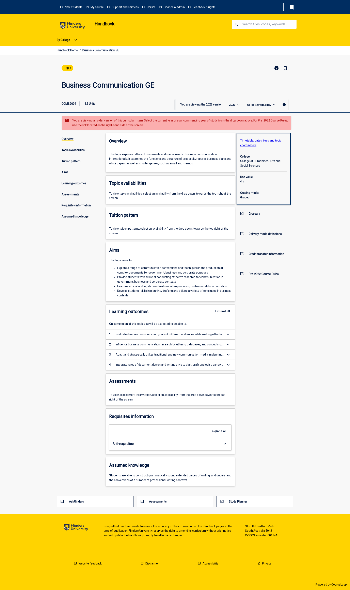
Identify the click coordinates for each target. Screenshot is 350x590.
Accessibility (210, 563)
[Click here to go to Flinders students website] (72, 26)
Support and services (125, 7)
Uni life (151, 7)
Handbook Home (67, 50)
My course (97, 7)
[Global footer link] (76, 528)
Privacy (266, 563)
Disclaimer (152, 563)
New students (73, 7)
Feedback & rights (204, 7)
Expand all (222, 311)
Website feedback (90, 563)
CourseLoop (339, 584)
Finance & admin (174, 7)
